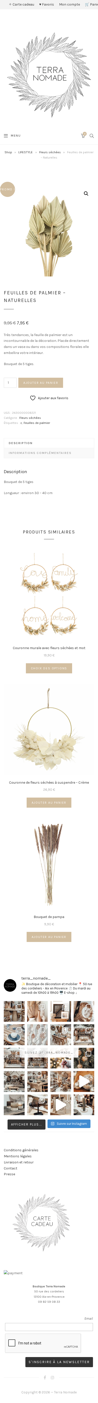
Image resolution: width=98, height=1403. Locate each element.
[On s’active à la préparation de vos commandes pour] (60, 1104)
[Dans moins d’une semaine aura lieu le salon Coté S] (37, 1058)
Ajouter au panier (40, 383)
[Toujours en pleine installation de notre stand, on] (84, 1034)
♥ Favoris (46, 4)
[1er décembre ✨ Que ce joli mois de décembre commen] (84, 1104)
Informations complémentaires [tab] (40, 453)
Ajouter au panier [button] (49, 802)
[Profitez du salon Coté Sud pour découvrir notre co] (60, 1034)
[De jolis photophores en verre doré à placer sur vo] (14, 1104)
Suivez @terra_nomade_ (49, 1052)
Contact (10, 1168)
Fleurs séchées (50, 152)
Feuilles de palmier (37, 423)
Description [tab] (21, 443)
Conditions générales (21, 1150)
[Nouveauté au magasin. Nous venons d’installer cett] (14, 1011)
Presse (9, 1174)
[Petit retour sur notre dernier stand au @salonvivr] (14, 1058)
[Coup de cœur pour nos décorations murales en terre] (37, 1034)
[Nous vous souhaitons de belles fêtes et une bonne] (60, 1058)
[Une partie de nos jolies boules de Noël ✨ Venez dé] (84, 1058)
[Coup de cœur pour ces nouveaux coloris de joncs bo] (37, 1104)
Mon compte (69, 4)
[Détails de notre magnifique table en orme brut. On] (37, 1081)
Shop (8, 152)
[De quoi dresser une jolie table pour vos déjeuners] (14, 1034)
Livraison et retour (19, 1162)
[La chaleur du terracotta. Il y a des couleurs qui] (37, 1011)
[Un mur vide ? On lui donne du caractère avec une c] (84, 1011)
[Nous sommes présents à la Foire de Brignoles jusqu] (14, 1081)
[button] (86, 193)
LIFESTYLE (25, 152)
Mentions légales (18, 1156)
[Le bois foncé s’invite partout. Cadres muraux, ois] (60, 1011)
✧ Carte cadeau (21, 4)
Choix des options (49, 668)
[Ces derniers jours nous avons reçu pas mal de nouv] (60, 1081)
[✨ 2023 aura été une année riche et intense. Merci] (84, 1081)
